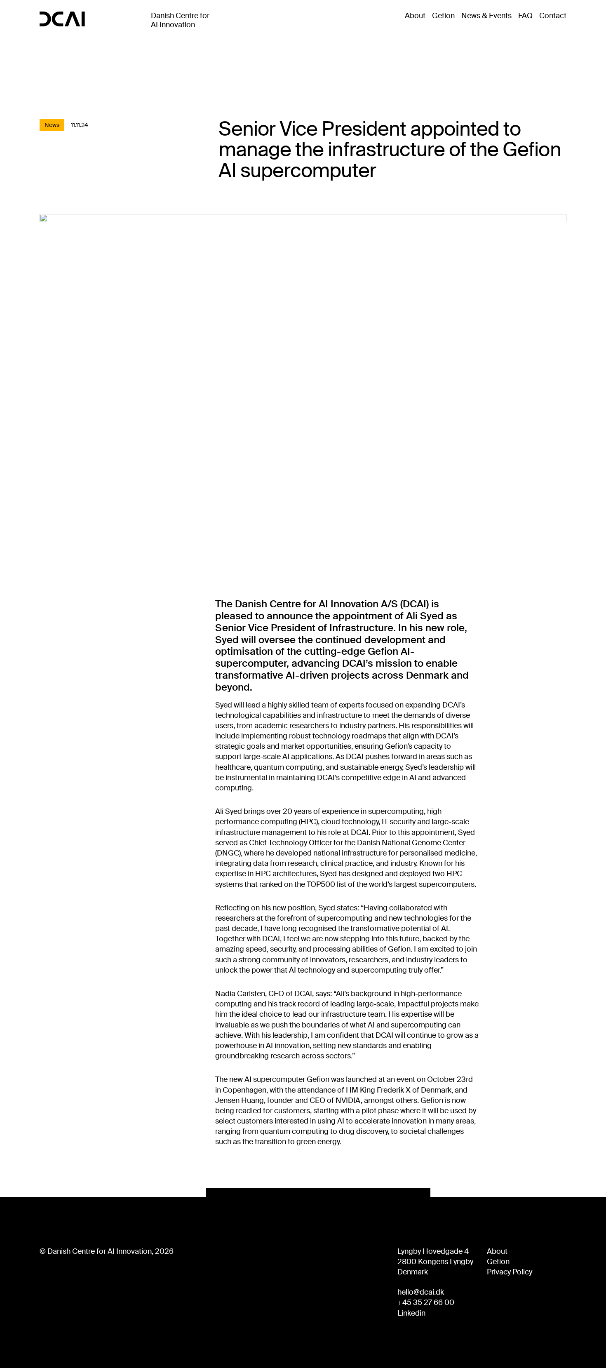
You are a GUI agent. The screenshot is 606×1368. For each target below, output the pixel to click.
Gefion (443, 16)
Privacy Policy (509, 1272)
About (415, 16)
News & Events (486, 16)
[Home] (62, 19)
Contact (552, 16)
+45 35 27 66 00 (425, 1302)
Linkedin (411, 1313)
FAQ (525, 16)
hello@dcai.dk (420, 1292)
